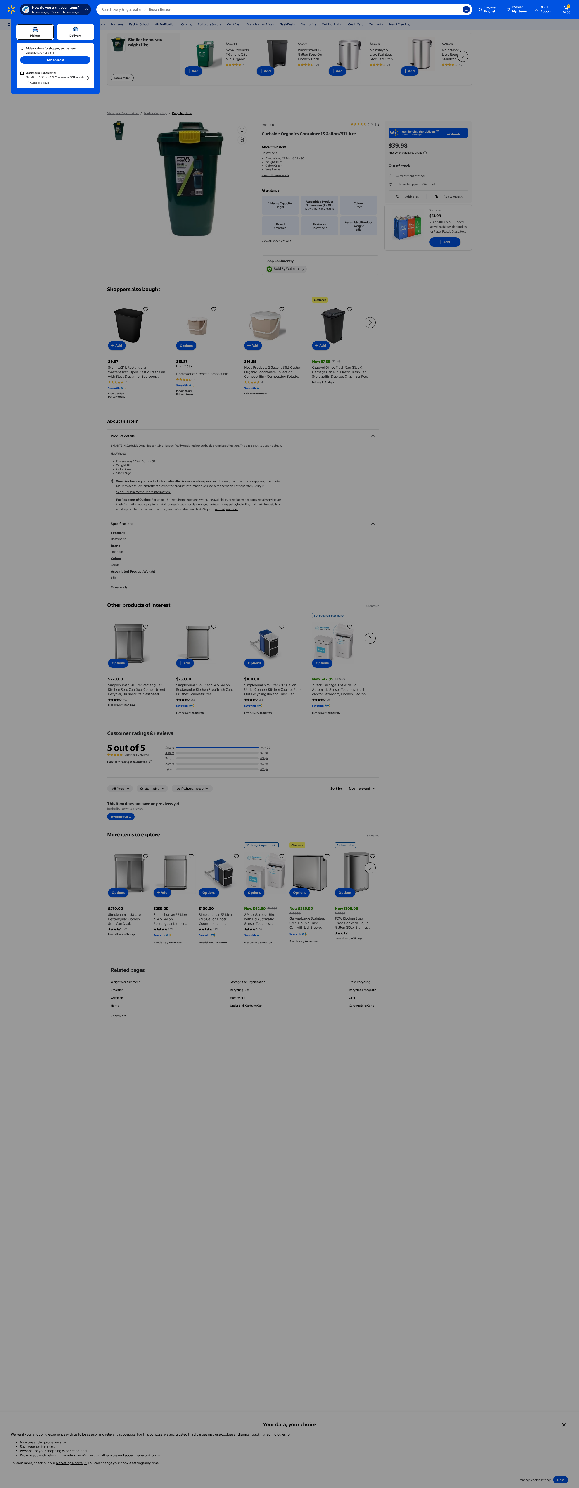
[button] (517, 9)
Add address (55, 60)
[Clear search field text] (456, 9)
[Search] (466, 9)
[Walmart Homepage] (11, 9)
